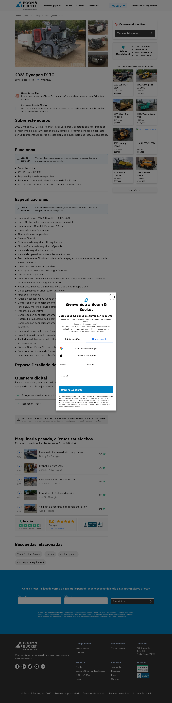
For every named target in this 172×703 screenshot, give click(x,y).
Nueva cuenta (99, 339)
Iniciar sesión (72, 339)
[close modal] (112, 297)
